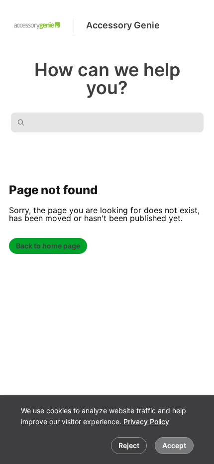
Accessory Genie (123, 25)
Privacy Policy (146, 421)
